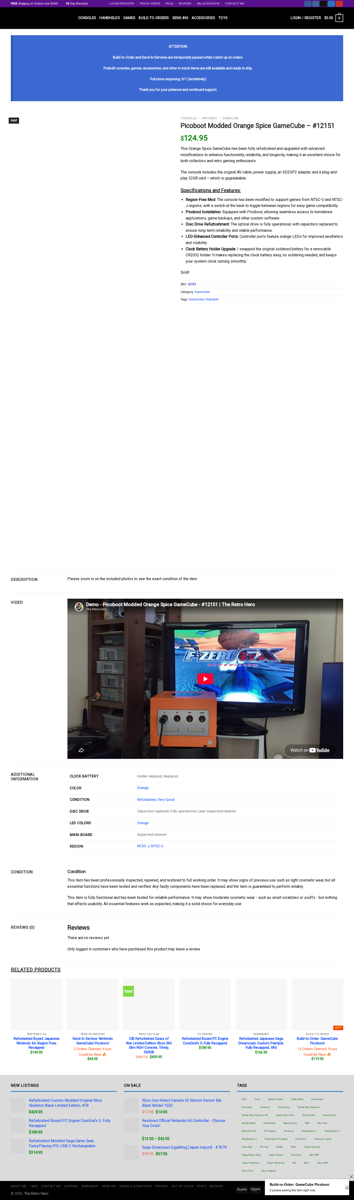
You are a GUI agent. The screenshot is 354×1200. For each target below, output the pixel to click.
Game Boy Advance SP (255, 1115)
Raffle (279, 1147)
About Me (19, 1186)
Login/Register (122, 3)
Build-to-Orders (154, 18)
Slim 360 (314, 1155)
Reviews (185, 3)
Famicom (265, 1107)
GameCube (230, 118)
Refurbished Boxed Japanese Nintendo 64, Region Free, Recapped (36, 1043)
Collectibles (297, 1099)
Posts (201, 1186)
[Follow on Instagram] (315, 4)
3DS (244, 1099)
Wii (294, 1162)
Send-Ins (180, 18)
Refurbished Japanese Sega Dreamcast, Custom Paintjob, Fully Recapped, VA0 (261, 1043)
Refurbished (146, 800)
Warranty (90, 1186)
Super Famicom (250, 1162)
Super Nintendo (276, 1162)
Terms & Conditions (135, 1186)
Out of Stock (182, 1186)
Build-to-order (275, 1099)
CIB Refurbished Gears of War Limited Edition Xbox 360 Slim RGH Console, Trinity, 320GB (149, 1045)
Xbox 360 (322, 1162)
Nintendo (209, 118)
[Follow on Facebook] (307, 4)
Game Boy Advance (309, 1107)
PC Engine (270, 1131)
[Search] (285, 18)
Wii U (306, 1162)
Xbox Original (268, 1170)
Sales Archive (208, 3)
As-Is (257, 1099)
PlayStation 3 (249, 1139)
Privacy (161, 1186)
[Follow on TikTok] (323, 4)
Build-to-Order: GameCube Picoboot (317, 1041)
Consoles (87, 18)
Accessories (203, 18)
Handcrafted (249, 1123)
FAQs (169, 3)
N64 (307, 1123)
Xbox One (247, 1170)
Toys (223, 18)
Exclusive (247, 1107)
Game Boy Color (285, 1115)
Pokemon (300, 1139)
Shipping (71, 1186)
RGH (293, 1147)
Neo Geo (322, 1123)
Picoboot (289, 1131)
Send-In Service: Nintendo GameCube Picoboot (92, 1041)
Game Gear (329, 1115)
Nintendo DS (249, 1131)
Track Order (149, 3)
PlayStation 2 (332, 1131)
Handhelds (109, 18)
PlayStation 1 (309, 1131)
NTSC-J (143, 846)
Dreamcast (317, 1099)
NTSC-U (157, 846)
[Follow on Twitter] (331, 4)
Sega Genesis (312, 1147)
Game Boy (284, 1107)
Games (129, 18)
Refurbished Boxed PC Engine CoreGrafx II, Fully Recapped (205, 1041)
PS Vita (264, 1147)
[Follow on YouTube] (339, 4)
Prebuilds (212, 299)
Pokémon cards (322, 1139)
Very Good (166, 800)
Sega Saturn (276, 1155)
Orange (143, 788)
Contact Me (234, 3)
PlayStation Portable (276, 1139)
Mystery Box (290, 1123)
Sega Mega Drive (251, 1155)
